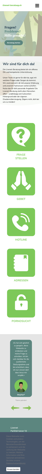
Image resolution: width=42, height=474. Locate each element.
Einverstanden (13, 469)
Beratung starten (13, 43)
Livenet (14, 427)
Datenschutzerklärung (15, 463)
